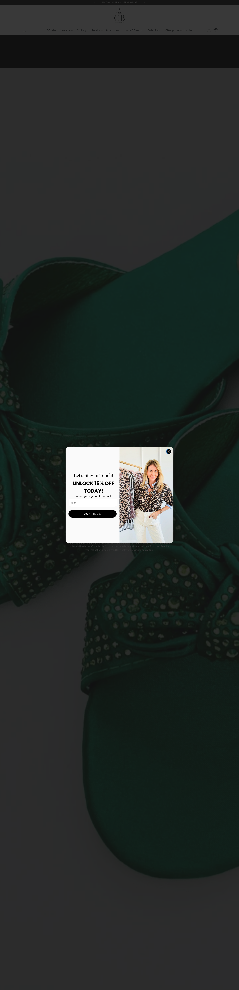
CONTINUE (92, 513)
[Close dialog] (168, 451)
